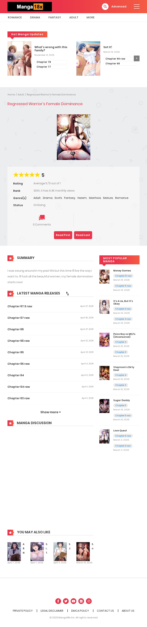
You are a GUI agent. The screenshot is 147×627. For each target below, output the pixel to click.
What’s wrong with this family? (50, 49)
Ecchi (58, 198)
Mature (108, 198)
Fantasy (54, 17)
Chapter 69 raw (115, 58)
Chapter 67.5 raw (19, 306)
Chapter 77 (44, 66)
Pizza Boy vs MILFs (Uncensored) (124, 335)
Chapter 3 (120, 352)
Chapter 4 (120, 341)
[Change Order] (67, 293)
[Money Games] (104, 276)
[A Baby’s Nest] (14, 551)
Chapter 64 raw (18, 387)
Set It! (107, 47)
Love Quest (120, 430)
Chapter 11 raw (123, 415)
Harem (82, 198)
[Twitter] (66, 601)
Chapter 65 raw (18, 364)
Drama (35, 17)
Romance (15, 17)
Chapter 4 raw (123, 318)
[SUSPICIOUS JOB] (60, 551)
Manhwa (95, 198)
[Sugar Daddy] (104, 406)
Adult (73, 17)
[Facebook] (58, 601)
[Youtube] (73, 601)
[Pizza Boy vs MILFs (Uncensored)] (104, 340)
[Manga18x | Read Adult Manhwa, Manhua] (29, 6)
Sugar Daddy (121, 400)
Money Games (122, 270)
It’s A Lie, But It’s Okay (123, 302)
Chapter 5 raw (123, 308)
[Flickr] (81, 601)
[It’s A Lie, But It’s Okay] (104, 306)
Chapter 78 (44, 62)
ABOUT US (128, 611)
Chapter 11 (120, 405)
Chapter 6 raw (123, 435)
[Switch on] (83, 551)
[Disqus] (50, 481)
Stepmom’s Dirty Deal (123, 368)
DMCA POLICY (80, 611)
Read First (63, 235)
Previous (10, 58)
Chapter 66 (15, 329)
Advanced (118, 6)
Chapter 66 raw (18, 341)
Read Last (83, 235)
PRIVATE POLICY (23, 611)
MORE (91, 17)
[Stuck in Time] (37, 551)
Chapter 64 (15, 375)
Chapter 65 (15, 352)
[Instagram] (89, 601)
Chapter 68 (112, 63)
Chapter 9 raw (123, 285)
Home (11, 94)
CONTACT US (105, 611)
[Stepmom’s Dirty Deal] (104, 373)
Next (137, 58)
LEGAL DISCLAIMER (52, 611)
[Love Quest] (104, 436)
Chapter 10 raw (123, 275)
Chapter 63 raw (18, 398)
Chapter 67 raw (18, 318)
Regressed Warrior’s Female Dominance (51, 94)
